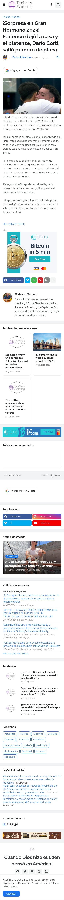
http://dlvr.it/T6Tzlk (14, 224)
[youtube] (32, 871)
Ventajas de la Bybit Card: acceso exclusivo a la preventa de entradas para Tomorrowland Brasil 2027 (31, 644)
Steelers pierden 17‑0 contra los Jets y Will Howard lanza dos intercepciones (16, 361)
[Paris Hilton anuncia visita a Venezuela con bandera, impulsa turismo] (17, 387)
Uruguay (40, 751)
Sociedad (27, 751)
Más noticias (9, 653)
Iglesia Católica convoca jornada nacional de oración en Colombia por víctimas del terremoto (40, 707)
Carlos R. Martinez (26, 294)
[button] (4, 5)
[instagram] (39, 871)
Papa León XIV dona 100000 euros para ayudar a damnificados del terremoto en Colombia (39, 691)
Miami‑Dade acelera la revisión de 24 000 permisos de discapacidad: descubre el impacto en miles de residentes (32, 779)
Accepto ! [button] (11, 893)
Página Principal (11, 17)
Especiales (38, 739)
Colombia (52, 734)
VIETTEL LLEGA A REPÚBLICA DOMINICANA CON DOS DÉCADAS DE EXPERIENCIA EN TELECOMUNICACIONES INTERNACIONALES (30, 613)
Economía (24, 739)
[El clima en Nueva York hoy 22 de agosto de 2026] (47, 342)
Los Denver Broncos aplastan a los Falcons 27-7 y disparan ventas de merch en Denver (39, 675)
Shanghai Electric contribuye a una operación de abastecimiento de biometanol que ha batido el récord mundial (31, 598)
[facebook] (17, 871)
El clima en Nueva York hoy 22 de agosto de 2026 (46, 358)
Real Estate (41, 745)
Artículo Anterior (12, 475)
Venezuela (10, 757)
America (24, 734)
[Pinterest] (40, 280)
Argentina (38, 734)
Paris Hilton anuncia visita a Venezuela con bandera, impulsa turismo (15, 406)
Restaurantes (11, 751)
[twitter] (25, 871)
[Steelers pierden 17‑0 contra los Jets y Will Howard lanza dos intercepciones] (17, 342)
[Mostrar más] (53, 280)
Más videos (23, 653)
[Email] (47, 280)
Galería (28, 745)
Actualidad (10, 734)
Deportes (9, 739)
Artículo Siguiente (50, 475)
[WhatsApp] (34, 280)
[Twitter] (27, 280)
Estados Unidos (12, 745)
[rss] (46, 871)
